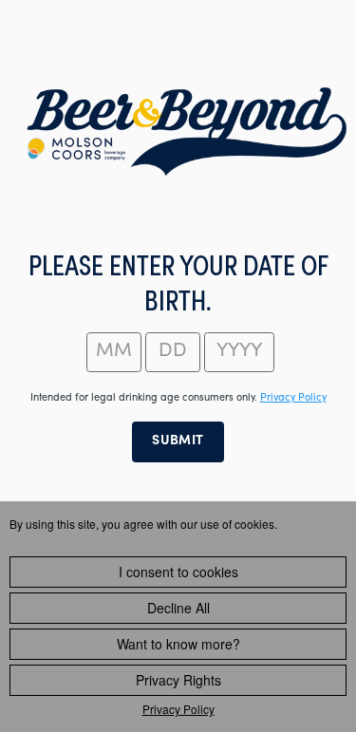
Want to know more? (178, 643)
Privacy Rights (178, 679)
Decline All (178, 607)
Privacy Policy (178, 709)
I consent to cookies (178, 571)
